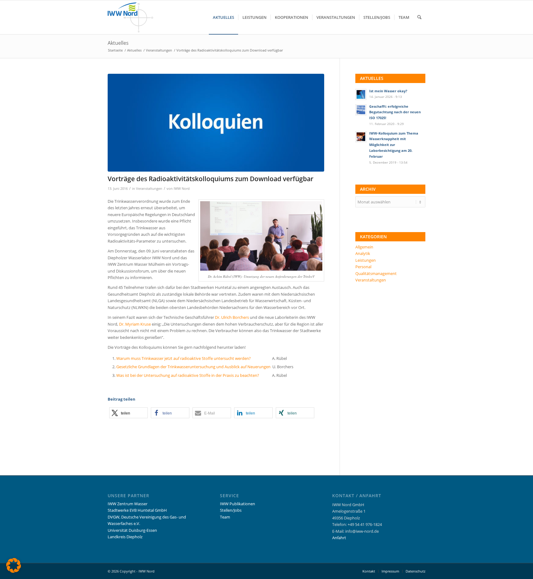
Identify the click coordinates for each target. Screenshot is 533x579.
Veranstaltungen (149, 188)
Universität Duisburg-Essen (132, 530)
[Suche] (419, 17)
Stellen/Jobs (231, 510)
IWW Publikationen (237, 503)
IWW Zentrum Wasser (127, 503)
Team (225, 517)
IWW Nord (182, 188)
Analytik (362, 253)
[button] (128, 412)
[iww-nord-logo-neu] (130, 17)
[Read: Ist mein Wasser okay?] (360, 94)
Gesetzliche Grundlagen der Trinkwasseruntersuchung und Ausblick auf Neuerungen (193, 366)
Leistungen (365, 260)
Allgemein (364, 247)
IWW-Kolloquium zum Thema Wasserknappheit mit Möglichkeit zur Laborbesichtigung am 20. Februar (393, 145)
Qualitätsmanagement (376, 273)
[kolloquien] (216, 123)
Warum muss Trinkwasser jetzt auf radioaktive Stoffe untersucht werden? (183, 358)
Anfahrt (339, 537)
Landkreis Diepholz (125, 536)
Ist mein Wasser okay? (388, 91)
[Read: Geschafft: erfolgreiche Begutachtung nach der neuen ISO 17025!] (360, 109)
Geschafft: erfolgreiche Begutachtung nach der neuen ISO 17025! (395, 112)
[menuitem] (223, 17)
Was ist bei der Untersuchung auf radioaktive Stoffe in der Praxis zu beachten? (187, 375)
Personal (363, 266)
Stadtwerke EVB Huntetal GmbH (137, 510)
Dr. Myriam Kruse (135, 324)
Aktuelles (118, 43)
